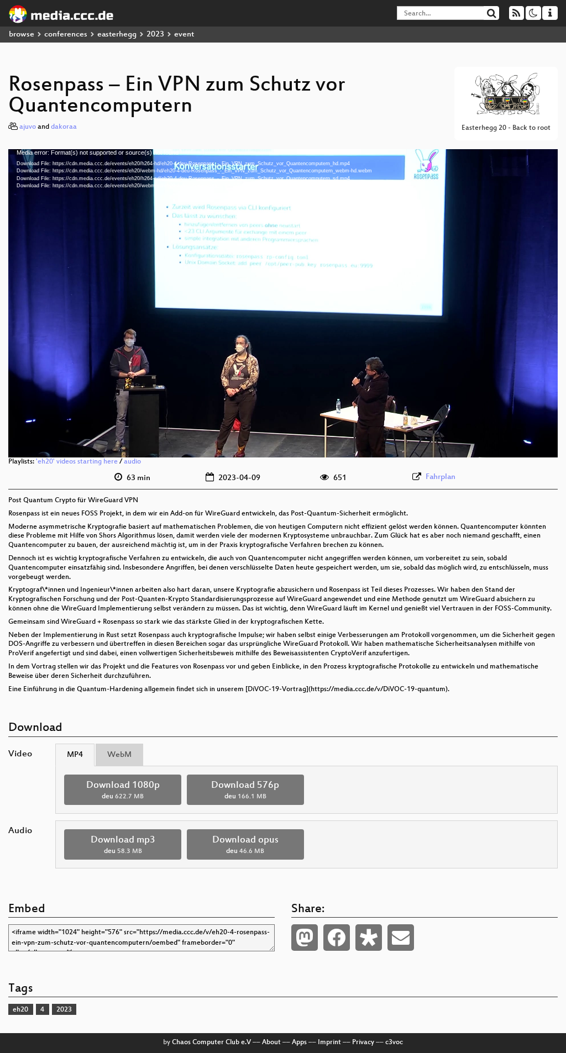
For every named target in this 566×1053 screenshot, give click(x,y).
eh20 (20, 1010)
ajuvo (27, 127)
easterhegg (117, 34)
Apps (299, 1042)
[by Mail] (400, 937)
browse (21, 34)
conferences (65, 34)
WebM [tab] (119, 755)
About (271, 1042)
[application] (283, 303)
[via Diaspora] (368, 937)
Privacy (363, 1042)
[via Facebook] (336, 937)
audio (132, 462)
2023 (155, 34)
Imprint (329, 1042)
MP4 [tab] (75, 755)
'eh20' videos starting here (77, 462)
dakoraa (64, 127)
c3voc (394, 1042)
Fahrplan (440, 477)
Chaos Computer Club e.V (211, 1042)
